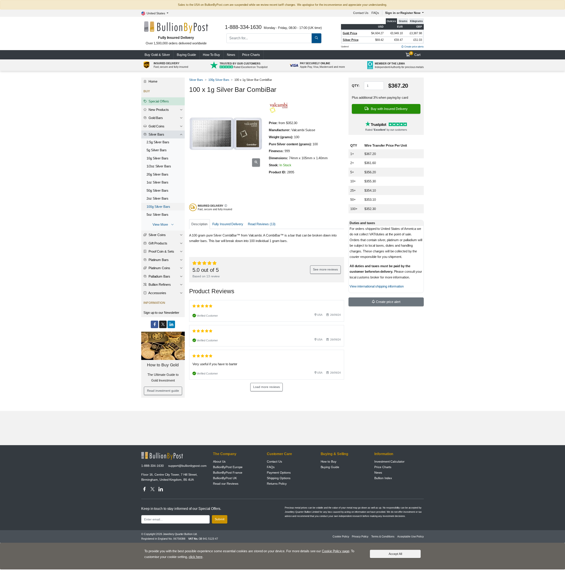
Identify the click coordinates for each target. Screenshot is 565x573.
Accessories (157, 293)
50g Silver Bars (157, 190)
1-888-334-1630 (152, 465)
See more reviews (325, 269)
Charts (251, 55)
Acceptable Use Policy (410, 536)
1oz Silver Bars (157, 182)
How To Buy (211, 55)
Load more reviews (266, 387)
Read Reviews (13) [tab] (261, 224)
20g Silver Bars (157, 174)
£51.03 (417, 40)
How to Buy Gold (163, 365)
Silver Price (350, 40)
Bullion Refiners (159, 284)
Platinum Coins (159, 268)
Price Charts (382, 467)
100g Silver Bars (218, 79)
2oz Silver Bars (157, 198)
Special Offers (158, 101)
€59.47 (398, 40)
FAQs (375, 13)
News (231, 55)
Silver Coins (157, 235)
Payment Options (279, 472)
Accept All (395, 554)
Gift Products (157, 243)
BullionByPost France (227, 472)
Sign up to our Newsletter (161, 312)
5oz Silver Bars (157, 214)
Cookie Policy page (335, 551)
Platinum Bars (158, 260)
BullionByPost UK (225, 478)
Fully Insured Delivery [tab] (227, 224)
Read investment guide (163, 390)
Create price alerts (414, 46)
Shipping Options (278, 478)
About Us (219, 461)
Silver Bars (196, 79)
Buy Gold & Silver (157, 55)
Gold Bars (155, 118)
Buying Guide (186, 55)
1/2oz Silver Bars (159, 166)
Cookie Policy (341, 536)
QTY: (356, 85)
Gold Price (350, 33)
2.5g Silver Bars (158, 142)
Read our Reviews (225, 483)
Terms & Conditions (382, 536)
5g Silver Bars (157, 150)
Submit (219, 519)
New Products (158, 110)
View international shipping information (377, 286)
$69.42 (379, 40)
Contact (360, 13)
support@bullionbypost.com (187, 465)
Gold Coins (156, 126)
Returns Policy (277, 483)
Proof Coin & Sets (161, 251)
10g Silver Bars (157, 158)
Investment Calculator (389, 461)
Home (152, 81)
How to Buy (328, 461)
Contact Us (274, 461)
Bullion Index (383, 478)
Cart (415, 54)
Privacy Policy (360, 536)
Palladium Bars (159, 276)
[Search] (316, 38)
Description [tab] (199, 224)
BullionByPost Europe (228, 467)
